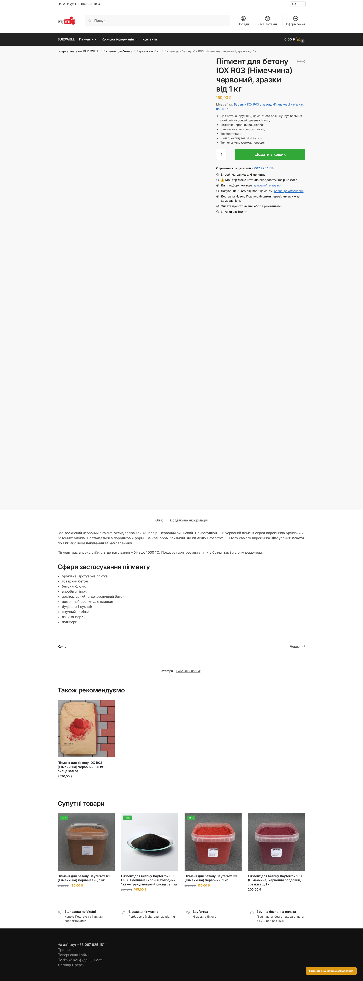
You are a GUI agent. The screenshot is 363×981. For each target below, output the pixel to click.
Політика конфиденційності (80, 960)
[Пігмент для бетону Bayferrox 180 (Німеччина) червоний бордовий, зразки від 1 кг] (299, 61)
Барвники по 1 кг (148, 51)
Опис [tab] (159, 520)
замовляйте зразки (267, 185)
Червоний (297, 647)
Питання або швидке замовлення (331, 971)
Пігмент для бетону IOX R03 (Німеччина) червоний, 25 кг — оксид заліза (82, 767)
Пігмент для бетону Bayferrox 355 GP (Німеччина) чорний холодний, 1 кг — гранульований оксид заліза (149, 880)
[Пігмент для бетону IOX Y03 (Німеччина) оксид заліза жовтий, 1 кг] (303, 61)
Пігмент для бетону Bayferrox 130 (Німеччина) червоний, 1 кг (212, 878)
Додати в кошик (270, 154)
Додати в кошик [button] (86, 785)
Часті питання (267, 24)
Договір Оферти (71, 965)
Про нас (64, 950)
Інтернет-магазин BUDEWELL (78, 51)
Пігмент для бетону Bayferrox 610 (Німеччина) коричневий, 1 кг (84, 878)
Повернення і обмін (74, 955)
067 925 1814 (264, 168)
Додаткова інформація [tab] (189, 520)
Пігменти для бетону (117, 51)
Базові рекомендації (288, 191)
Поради (243, 24)
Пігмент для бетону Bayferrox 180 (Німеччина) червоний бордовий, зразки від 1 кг (275, 880)
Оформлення (295, 24)
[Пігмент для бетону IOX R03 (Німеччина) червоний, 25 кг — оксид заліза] (86, 728)
